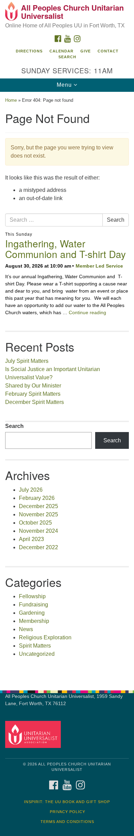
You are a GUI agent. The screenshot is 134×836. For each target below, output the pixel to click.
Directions (29, 51)
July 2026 (31, 490)
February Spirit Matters (32, 394)
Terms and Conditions (67, 822)
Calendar (61, 51)
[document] (67, 387)
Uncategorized (37, 654)
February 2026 (37, 498)
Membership (34, 621)
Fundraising (33, 604)
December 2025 (38, 506)
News (26, 629)
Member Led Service (99, 266)
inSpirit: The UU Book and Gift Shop (67, 802)
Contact (108, 51)
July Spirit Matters (26, 361)
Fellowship (32, 596)
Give (85, 51)
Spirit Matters (35, 646)
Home (11, 100)
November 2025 (38, 514)
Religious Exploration (45, 637)
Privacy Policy (67, 812)
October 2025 (35, 523)
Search (67, 57)
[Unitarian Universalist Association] (34, 734)
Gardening (32, 613)
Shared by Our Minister (33, 386)
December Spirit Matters (34, 402)
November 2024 (38, 531)
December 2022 (38, 547)
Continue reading (87, 312)
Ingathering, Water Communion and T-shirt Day (65, 248)
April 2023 (31, 539)
